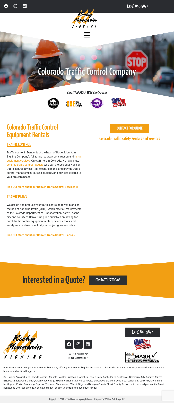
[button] (87, 35)
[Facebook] (6, 6)
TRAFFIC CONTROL (19, 144)
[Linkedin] (24, 6)
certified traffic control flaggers (25, 164)
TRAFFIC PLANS (17, 197)
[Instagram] (15, 6)
